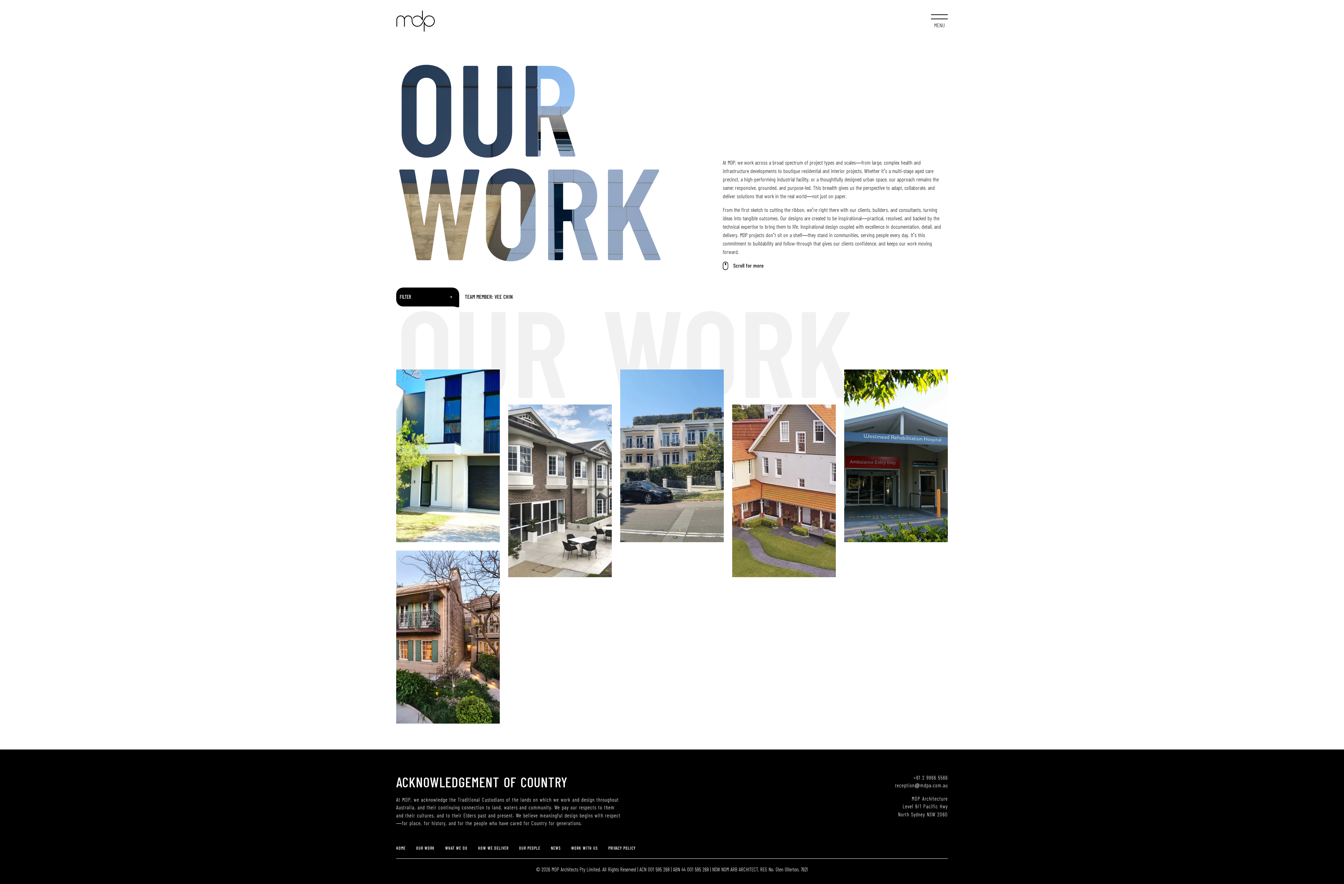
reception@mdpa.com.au (921, 785)
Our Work (425, 848)
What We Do (456, 848)
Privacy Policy (622, 848)
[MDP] (415, 21)
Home (401, 848)
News (556, 848)
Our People (529, 848)
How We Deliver (493, 848)
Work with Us (584, 848)
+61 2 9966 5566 (930, 778)
